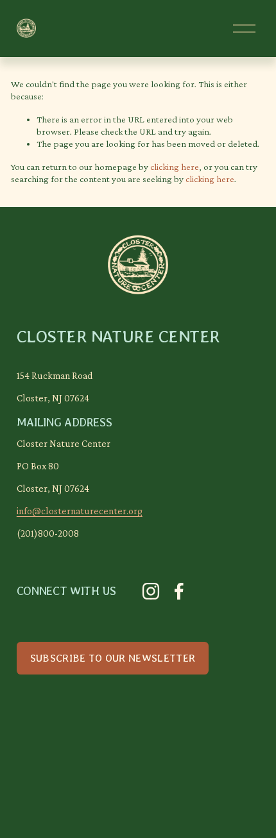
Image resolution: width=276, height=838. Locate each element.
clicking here (174, 167)
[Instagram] (151, 591)
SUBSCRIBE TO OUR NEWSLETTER (113, 658)
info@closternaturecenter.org (79, 510)
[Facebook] (179, 591)
